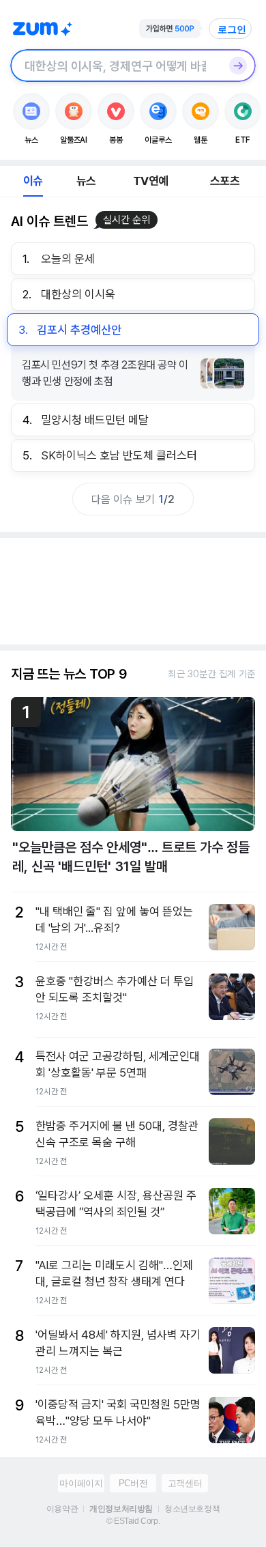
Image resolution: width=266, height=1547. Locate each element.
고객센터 (185, 1483)
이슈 (32, 181)
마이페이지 (80, 1483)
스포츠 (224, 181)
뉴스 (85, 181)
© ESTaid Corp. (133, 1521)
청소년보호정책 (192, 1509)
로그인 (232, 29)
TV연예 (150, 181)
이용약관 (62, 1509)
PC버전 (133, 1483)
